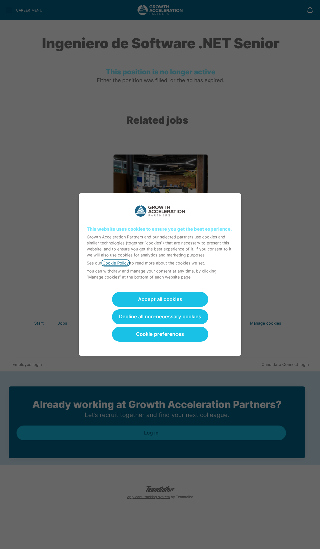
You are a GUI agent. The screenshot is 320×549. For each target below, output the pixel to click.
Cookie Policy (115, 262)
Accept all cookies (160, 299)
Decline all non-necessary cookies (160, 317)
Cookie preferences (160, 334)
